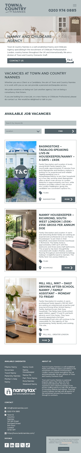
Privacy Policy (67, 442)
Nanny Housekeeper (28, 371)
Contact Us (17, 61)
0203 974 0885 (62, 10)
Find (60, 131)
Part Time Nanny (30, 378)
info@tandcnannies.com (14, 408)
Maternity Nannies (12, 376)
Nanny (7, 382)
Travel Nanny (10, 373)
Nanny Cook (28, 367)
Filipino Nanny (11, 367)
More (67, 199)
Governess (9, 370)
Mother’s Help (11, 379)
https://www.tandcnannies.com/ (14, 433)
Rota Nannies (28, 381)
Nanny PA (27, 375)
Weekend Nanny (30, 384)
